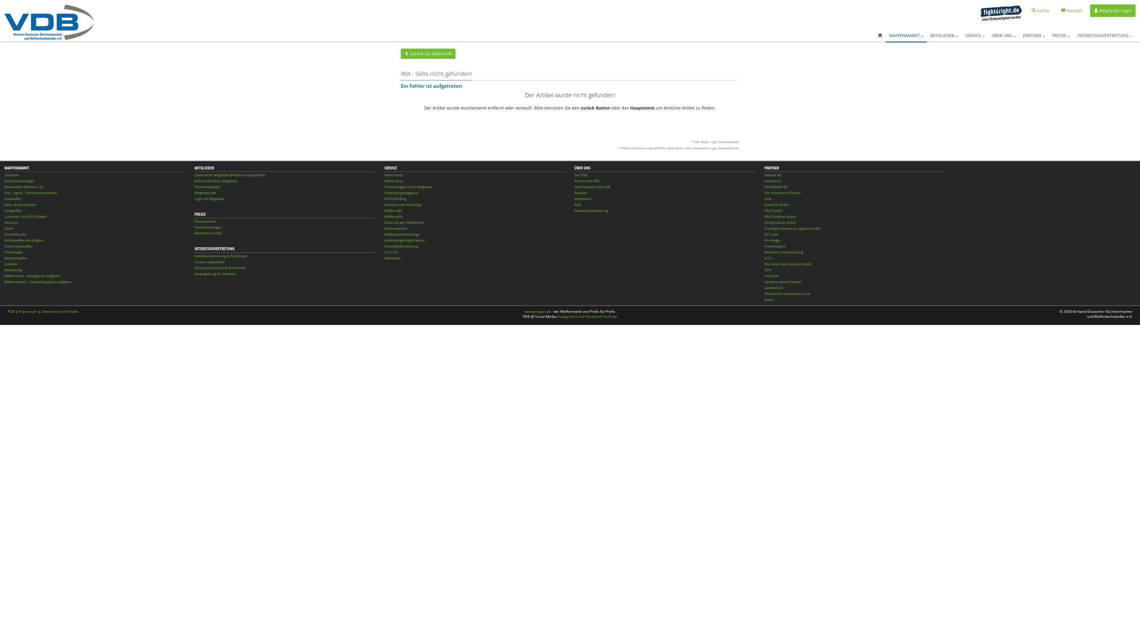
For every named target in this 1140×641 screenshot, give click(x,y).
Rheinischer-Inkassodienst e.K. (787, 293)
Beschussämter (395, 228)
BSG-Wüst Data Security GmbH (787, 264)
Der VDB (580, 175)
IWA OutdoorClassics (780, 216)
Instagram (565, 316)
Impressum (582, 198)
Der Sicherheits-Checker (782, 193)
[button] (880, 36)
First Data (771, 276)
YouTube (610, 316)
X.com (580, 316)
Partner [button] (1033, 35)
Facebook (594, 316)
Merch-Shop (393, 181)
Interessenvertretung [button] (1103, 35)
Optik (8, 228)
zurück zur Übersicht (430, 53)
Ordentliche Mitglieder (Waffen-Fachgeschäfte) (229, 175)
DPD (767, 270)
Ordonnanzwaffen (18, 246)
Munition (11, 222)
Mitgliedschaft (205, 193)
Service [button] (973, 35)
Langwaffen (13, 210)
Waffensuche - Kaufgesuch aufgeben (32, 276)
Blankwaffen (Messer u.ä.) (23, 187)
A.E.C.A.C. (391, 252)
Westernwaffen (15, 258)
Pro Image (772, 240)
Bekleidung (13, 270)
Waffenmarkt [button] (905, 35)
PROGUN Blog (395, 198)
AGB (577, 204)
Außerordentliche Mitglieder (216, 181)
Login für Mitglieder (209, 198)
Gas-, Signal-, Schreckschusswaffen (30, 193)
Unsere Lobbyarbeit (209, 262)
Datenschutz (51, 311)
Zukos (769, 299)
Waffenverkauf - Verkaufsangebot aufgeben (37, 282)
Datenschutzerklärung (591, 210)
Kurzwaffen (13, 198)
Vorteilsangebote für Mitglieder (408, 187)
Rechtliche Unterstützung (783, 252)
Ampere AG (773, 175)
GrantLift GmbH (776, 204)
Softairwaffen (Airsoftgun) (24, 240)
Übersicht (11, 175)
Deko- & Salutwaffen (20, 204)
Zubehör (11, 264)
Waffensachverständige (402, 234)
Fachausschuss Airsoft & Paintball (220, 268)
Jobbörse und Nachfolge (403, 204)
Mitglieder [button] (943, 35)
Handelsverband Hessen (783, 282)
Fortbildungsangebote (401, 193)
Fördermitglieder (207, 187)
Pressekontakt (205, 221)
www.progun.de (538, 311)
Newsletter (392, 258)
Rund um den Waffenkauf (404, 222)
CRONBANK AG (776, 187)
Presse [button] (1060, 35)
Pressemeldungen (208, 227)
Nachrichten (393, 175)
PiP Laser (771, 234)
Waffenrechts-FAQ (208, 233)
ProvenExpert (774, 246)
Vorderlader (13, 252)
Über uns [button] (1003, 35)
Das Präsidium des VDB (592, 187)
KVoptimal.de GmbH (780, 222)
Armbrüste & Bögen (19, 181)
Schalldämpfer (15, 234)
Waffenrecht (393, 216)
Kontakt (580, 193)
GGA (767, 198)
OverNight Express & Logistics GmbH (792, 228)
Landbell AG (773, 287)
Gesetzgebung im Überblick (215, 274)
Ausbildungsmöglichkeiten (404, 240)
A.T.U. (768, 258)
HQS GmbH (773, 210)
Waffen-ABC (393, 210)
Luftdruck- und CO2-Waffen (25, 216)
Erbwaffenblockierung (401, 246)
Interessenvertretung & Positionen (220, 256)
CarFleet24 (772, 181)
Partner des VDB (586, 181)
